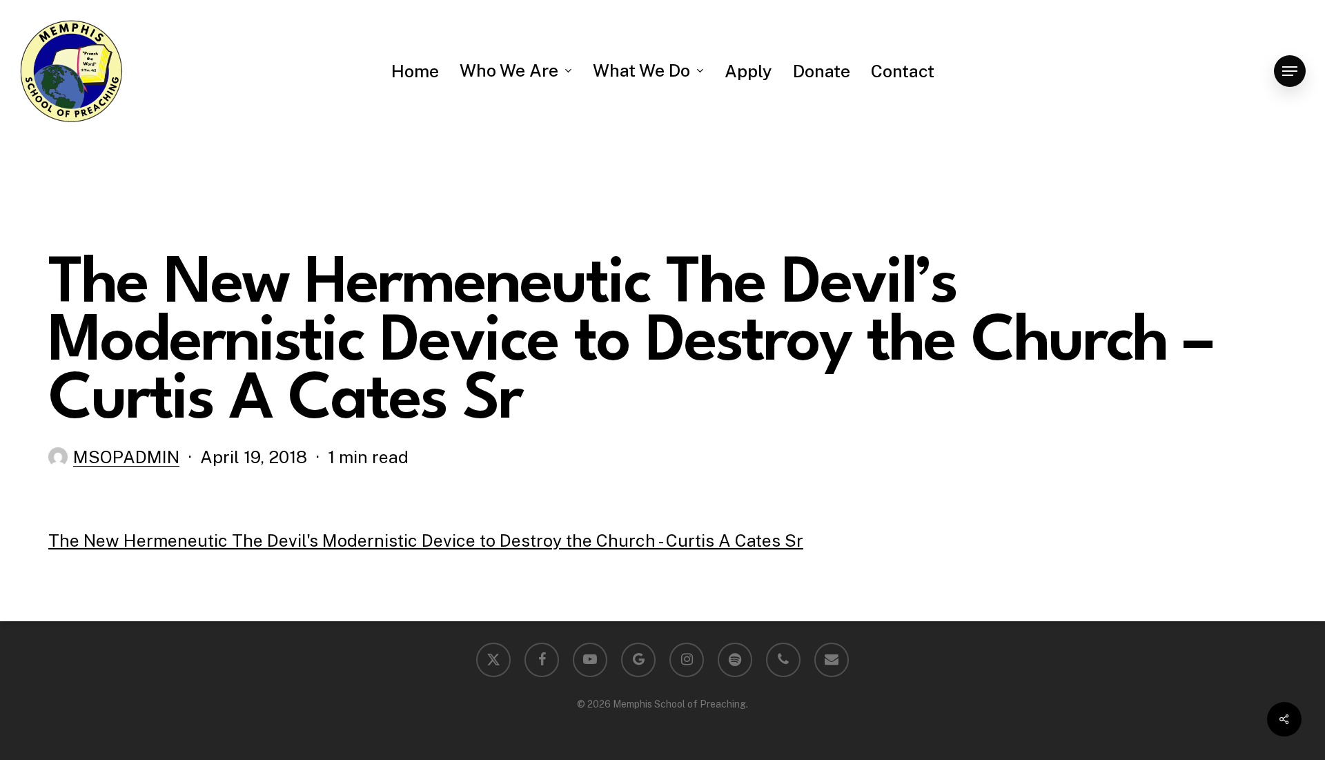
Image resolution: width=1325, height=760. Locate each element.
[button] (1290, 71)
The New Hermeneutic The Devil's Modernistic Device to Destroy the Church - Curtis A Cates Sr (425, 540)
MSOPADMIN (126, 457)
